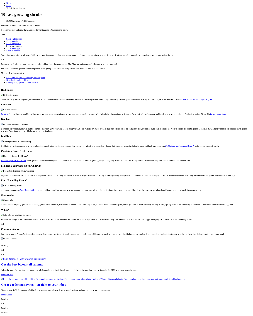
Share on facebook (14, 39)
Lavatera (4, 114)
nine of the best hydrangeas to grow (197, 99)
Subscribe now (7, 274)
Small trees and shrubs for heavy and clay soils (25, 77)
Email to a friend (13, 51)
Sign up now (6, 295)
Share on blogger (13, 48)
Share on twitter (13, 41)
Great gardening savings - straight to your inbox (33, 284)
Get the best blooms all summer (22, 264)
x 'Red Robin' (13, 160)
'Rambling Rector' (29, 190)
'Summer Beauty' (179, 146)
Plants (8, 5)
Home (8, 3)
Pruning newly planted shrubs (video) (22, 82)
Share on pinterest (13, 43)
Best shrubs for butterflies (17, 80)
